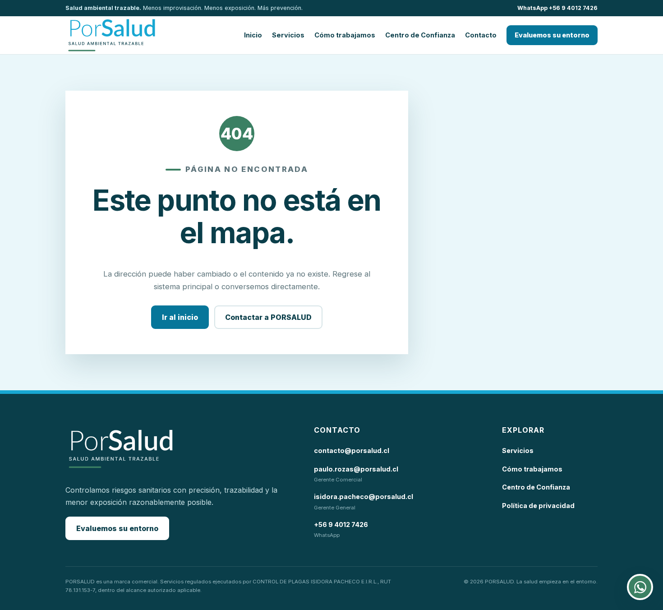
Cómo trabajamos (344, 35)
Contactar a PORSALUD (268, 317)
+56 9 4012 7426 (341, 524)
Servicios (288, 35)
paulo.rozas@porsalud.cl (356, 469)
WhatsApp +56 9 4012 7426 (557, 8)
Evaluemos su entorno (552, 35)
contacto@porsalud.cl (351, 450)
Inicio (253, 35)
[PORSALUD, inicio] (111, 35)
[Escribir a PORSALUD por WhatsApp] (640, 587)
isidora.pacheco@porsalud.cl (363, 496)
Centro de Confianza (420, 35)
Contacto (481, 35)
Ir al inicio (180, 317)
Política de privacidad (538, 505)
